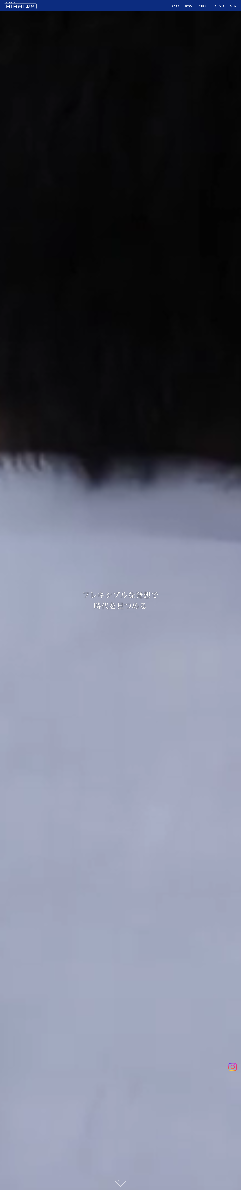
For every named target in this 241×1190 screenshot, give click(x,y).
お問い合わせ (218, 6)
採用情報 (203, 6)
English (233, 6)
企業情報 (175, 6)
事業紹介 (189, 6)
